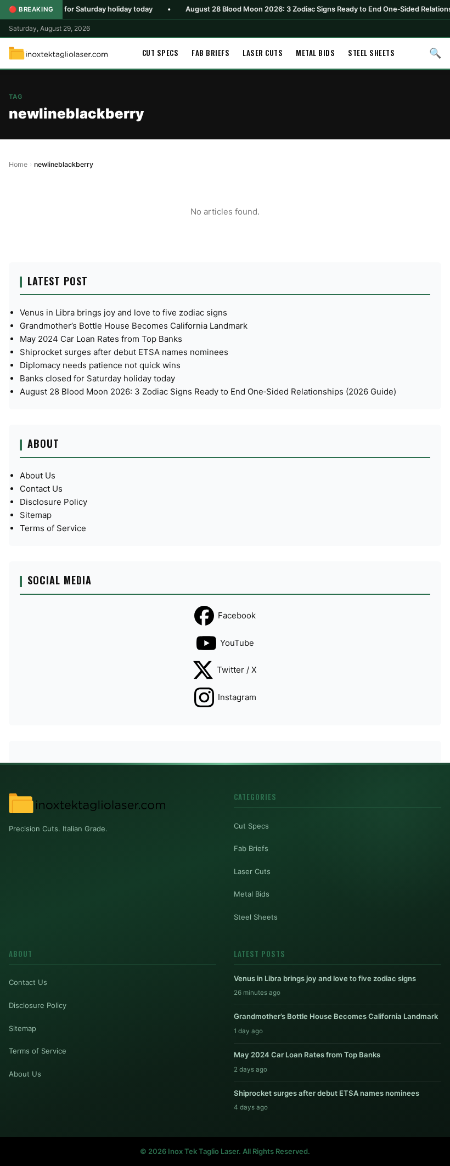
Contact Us (41, 488)
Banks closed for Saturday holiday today (97, 378)
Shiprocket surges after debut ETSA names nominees (124, 352)
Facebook (237, 615)
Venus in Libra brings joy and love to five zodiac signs (123, 312)
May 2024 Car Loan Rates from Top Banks (101, 339)
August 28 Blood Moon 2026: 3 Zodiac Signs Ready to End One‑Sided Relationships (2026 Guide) (208, 391)
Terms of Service (53, 528)
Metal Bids (315, 52)
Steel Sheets (371, 52)
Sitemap (36, 515)
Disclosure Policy (53, 502)
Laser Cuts (263, 52)
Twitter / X (237, 669)
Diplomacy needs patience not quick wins (100, 365)
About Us (37, 475)
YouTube (237, 643)
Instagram (237, 697)
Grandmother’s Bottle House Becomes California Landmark (134, 325)
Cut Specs (160, 52)
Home (18, 164)
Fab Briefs (210, 52)
